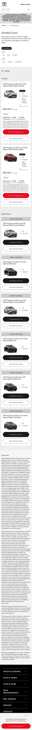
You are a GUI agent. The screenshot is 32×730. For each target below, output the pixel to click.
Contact (8, 711)
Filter (7, 71)
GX (3, 55)
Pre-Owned (9, 699)
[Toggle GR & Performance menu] (26, 691)
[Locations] (8, 9)
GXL (8, 55)
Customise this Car (16, 242)
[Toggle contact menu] (26, 699)
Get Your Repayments (15, 132)
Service (7, 705)
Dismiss (27, 715)
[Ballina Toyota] (4, 4)
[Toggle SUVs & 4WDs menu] (26, 678)
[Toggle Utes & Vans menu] (26, 684)
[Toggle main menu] (28, 9)
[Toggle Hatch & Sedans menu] (26, 671)
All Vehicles (6, 48)
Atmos (15, 55)
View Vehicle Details (16, 138)
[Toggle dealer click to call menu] (3, 9)
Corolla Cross (9, 25)
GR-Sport (18, 62)
